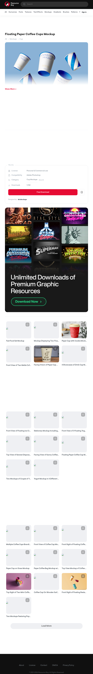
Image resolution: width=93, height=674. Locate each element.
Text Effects (38, 12)
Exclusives (13, 12)
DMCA (55, 665)
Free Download (43, 192)
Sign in (84, 12)
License (32, 665)
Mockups (48, 12)
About (21, 665)
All (6, 12)
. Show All (41, 180)
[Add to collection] (82, 192)
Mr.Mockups (22, 199)
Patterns (74, 12)
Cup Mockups (32, 179)
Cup (21, 39)
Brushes (66, 12)
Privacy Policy (68, 665)
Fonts (21, 12)
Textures (28, 12)
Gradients (57, 12)
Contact (43, 665)
